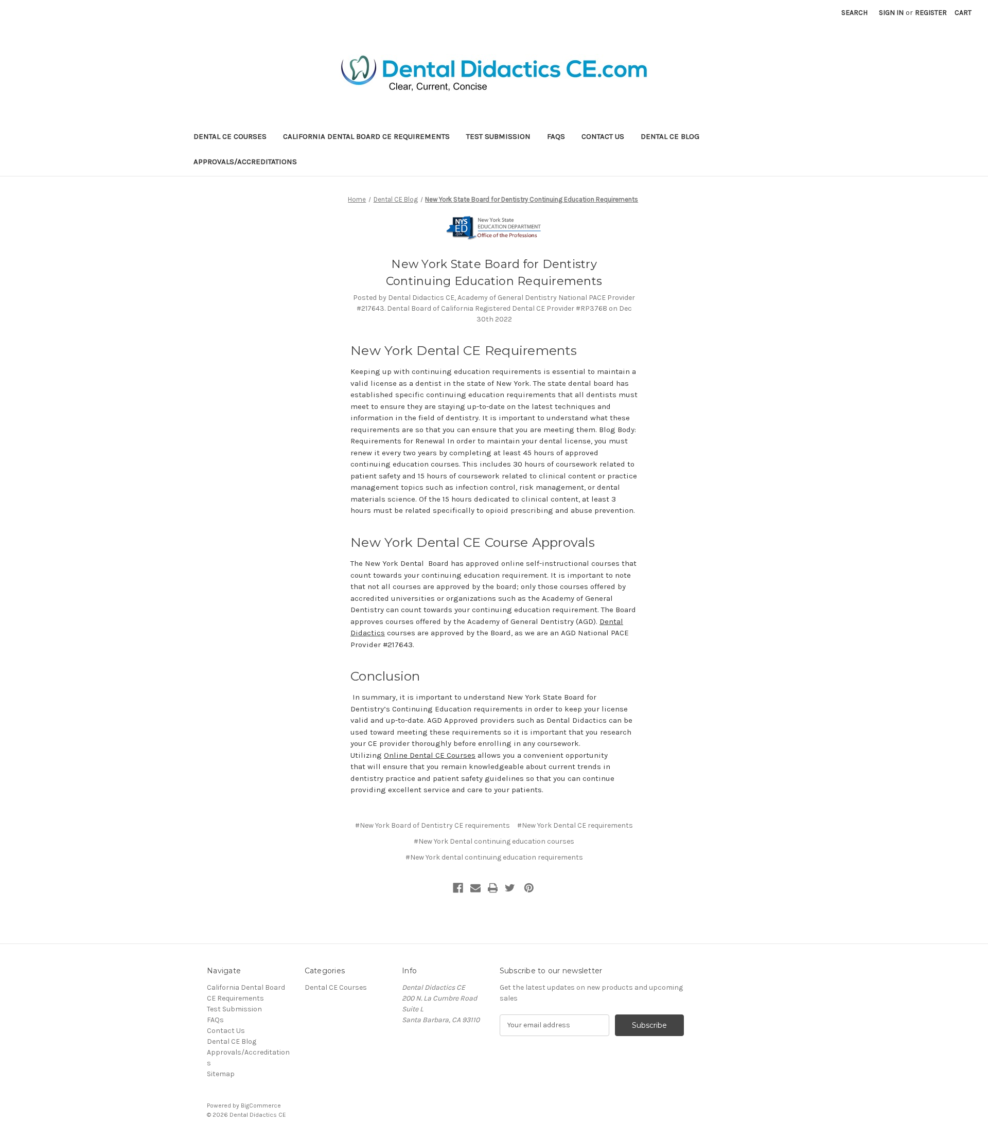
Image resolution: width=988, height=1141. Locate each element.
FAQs (556, 136)
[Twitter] (510, 888)
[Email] (475, 888)
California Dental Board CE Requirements (366, 136)
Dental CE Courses (230, 136)
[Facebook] (458, 888)
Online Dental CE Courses (429, 755)
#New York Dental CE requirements (575, 825)
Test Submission (498, 136)
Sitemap (221, 1073)
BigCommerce (261, 1105)
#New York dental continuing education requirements (494, 857)
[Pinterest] (529, 888)
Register (931, 12)
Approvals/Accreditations (245, 161)
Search (854, 12)
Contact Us (602, 136)
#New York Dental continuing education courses (494, 841)
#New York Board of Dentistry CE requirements (432, 825)
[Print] (493, 888)
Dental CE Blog (670, 136)
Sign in (891, 12)
